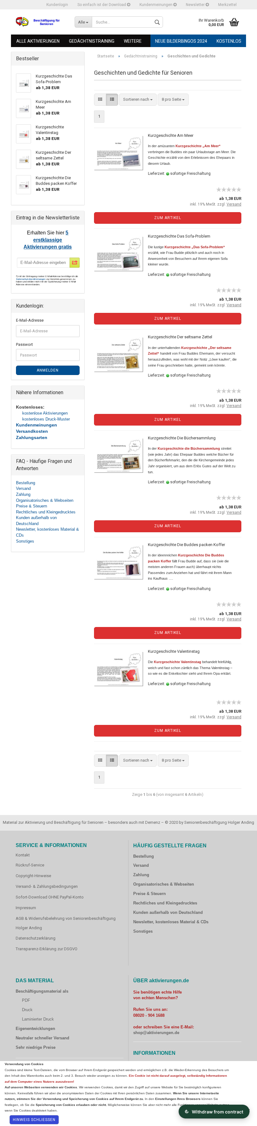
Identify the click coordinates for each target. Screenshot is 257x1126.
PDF (26, 1000)
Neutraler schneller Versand (42, 1038)
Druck (27, 1009)
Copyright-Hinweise (33, 875)
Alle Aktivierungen (38, 41)
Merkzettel (227, 5)
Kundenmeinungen (156, 5)
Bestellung (25, 482)
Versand (23, 488)
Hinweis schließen (34, 1120)
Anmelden (48, 370)
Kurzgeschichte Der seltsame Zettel (180, 337)
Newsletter (196, 5)
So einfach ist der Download (102, 5)
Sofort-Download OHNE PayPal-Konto (50, 897)
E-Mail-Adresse (30, 320)
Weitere (133, 41)
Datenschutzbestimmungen (31, 279)
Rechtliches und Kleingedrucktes (46, 512)
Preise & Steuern (31, 506)
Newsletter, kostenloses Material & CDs (170, 922)
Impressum (26, 907)
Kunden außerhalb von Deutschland (168, 912)
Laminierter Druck (38, 1019)
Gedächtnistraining (91, 41)
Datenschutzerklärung (35, 938)
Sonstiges (25, 541)
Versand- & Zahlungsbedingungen (47, 886)
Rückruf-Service (30, 865)
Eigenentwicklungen (35, 1028)
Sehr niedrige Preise (35, 1047)
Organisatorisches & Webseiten (44, 500)
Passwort (24, 344)
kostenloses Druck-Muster (46, 419)
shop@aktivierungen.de (156, 1032)
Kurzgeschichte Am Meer (170, 135)
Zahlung (23, 494)
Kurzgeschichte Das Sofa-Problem (179, 236)
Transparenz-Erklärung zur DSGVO (46, 948)
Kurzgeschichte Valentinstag (174, 651)
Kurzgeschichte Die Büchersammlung (182, 438)
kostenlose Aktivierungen (45, 413)
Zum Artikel (167, 218)
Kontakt (23, 855)
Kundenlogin (57, 5)
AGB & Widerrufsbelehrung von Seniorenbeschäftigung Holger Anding (66, 923)
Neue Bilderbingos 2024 (181, 41)
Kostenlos (229, 41)
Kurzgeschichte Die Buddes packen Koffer (186, 544)
